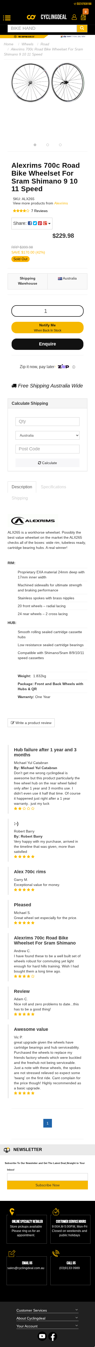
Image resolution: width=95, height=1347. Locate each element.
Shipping (20, 498)
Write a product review (32, 723)
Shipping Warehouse (27, 280)
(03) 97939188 (83, 4)
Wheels (27, 44)
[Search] (82, 28)
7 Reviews (39, 211)
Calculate (49, 463)
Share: (20, 223)
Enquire (47, 343)
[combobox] (42, 28)
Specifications (53, 487)
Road (45, 44)
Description (22, 487)
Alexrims (61, 203)
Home (8, 44)
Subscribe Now (47, 1185)
